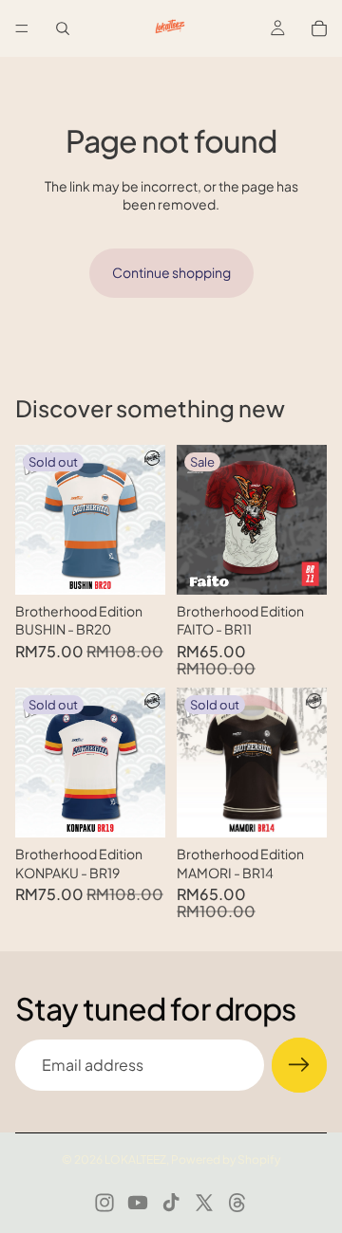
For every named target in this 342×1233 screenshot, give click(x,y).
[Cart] (319, 28)
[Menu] (22, 28)
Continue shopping (171, 272)
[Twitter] (204, 1202)
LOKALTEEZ (135, 1159)
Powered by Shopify (225, 1159)
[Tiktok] (171, 1202)
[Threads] (237, 1202)
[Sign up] (299, 1065)
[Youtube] (137, 1202)
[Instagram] (104, 1202)
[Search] (63, 28)
